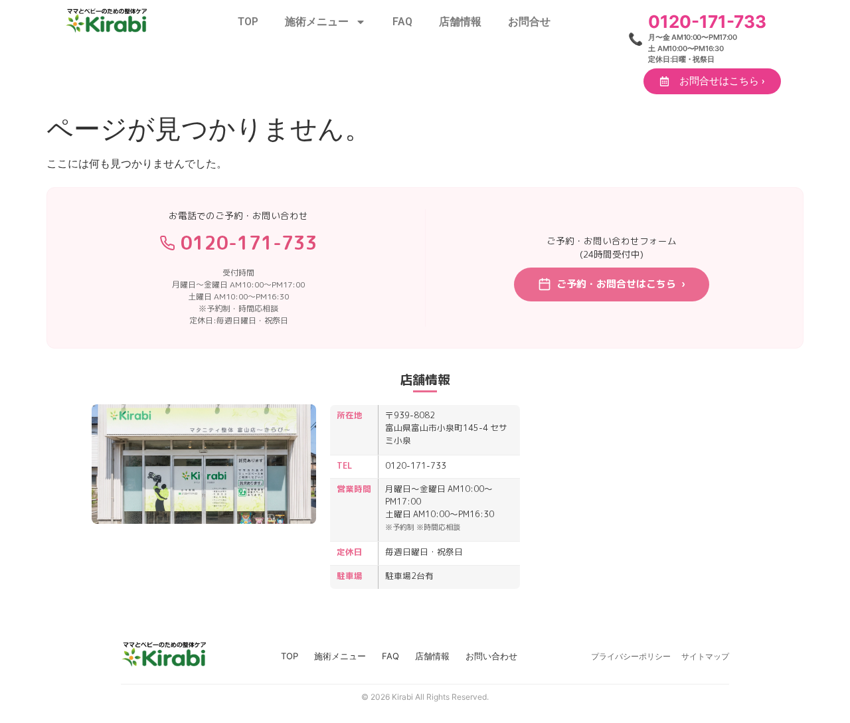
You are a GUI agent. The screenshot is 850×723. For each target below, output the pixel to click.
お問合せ (529, 21)
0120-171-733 (249, 243)
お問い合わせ (491, 656)
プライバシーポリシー (631, 656)
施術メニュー (317, 21)
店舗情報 (460, 21)
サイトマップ (705, 656)
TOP (248, 21)
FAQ (402, 21)
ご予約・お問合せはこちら (620, 284)
